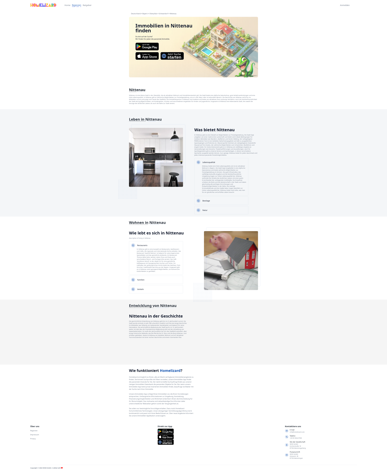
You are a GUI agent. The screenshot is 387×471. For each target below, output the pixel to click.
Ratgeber (87, 5)
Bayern (145, 13)
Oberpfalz (153, 13)
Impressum (34, 435)
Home (67, 5)
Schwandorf (163, 13)
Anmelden (344, 5)
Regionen (76, 5)
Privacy (33, 439)
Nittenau (173, 13)
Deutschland (136, 13)
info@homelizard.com (297, 432)
